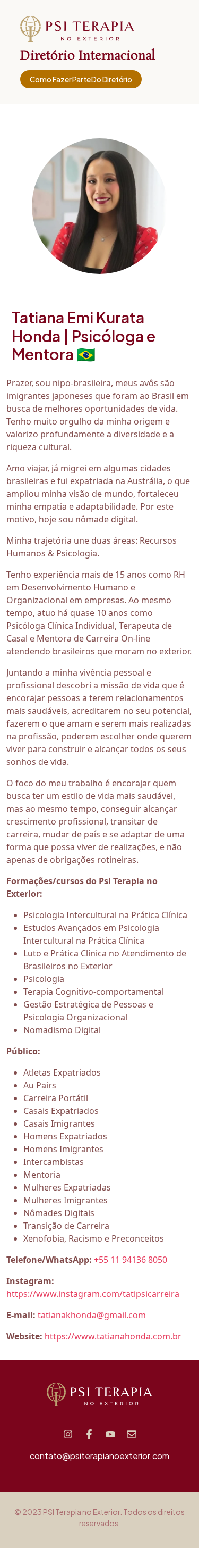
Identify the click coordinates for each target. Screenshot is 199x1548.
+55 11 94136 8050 (130, 1260)
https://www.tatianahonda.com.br (113, 1336)
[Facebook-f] (89, 1434)
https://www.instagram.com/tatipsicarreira (92, 1294)
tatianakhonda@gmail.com (92, 1315)
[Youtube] (110, 1434)
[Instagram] (68, 1434)
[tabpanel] (99, 859)
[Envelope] (131, 1434)
